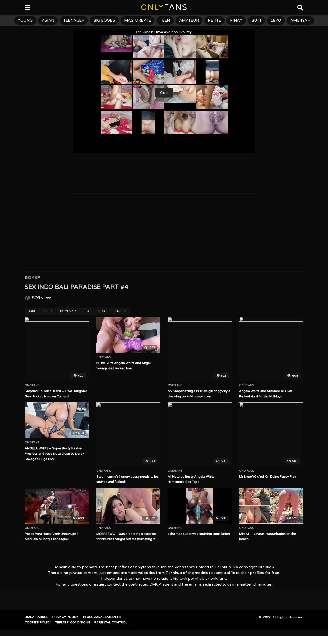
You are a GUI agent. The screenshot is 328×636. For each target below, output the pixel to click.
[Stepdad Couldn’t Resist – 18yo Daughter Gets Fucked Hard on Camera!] (57, 349)
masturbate (137, 20)
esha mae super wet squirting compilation (199, 534)
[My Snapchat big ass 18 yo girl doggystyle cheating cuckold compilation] (200, 349)
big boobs (104, 20)
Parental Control (110, 622)
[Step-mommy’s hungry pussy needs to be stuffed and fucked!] (128, 434)
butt (256, 20)
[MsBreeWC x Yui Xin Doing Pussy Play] (271, 434)
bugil (48, 311)
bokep (32, 311)
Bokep (32, 277)
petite (214, 20)
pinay (236, 20)
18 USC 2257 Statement (101, 617)
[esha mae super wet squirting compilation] (200, 506)
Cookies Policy (38, 622)
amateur (189, 20)
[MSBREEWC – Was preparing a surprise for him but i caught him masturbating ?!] (128, 506)
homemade (69, 311)
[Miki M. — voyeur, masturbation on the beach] (271, 506)
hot (88, 311)
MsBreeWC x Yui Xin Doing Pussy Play (267, 477)
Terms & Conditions (72, 622)
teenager (73, 20)
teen (165, 20)
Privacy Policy (65, 617)
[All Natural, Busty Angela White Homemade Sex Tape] (200, 434)
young (25, 20)
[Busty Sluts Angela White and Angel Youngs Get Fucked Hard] (128, 335)
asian (48, 20)
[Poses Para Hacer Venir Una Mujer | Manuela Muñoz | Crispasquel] (57, 506)
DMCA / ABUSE (36, 617)
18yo (276, 20)
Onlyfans (32, 385)
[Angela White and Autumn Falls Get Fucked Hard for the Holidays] (271, 349)
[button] (7, 7)
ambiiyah (300, 20)
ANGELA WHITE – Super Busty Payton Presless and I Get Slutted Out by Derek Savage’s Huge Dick (54, 454)
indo (101, 311)
